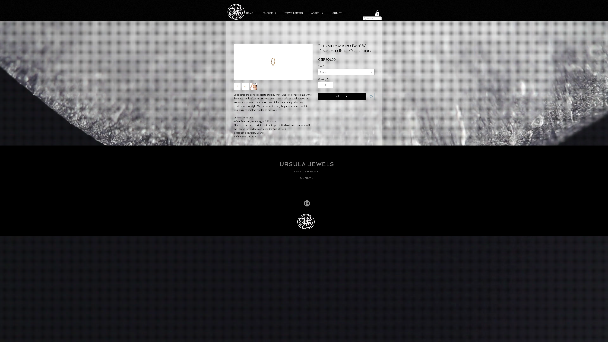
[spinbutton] (325, 85)
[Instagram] (307, 204)
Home (236, 32)
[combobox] (346, 72)
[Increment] (330, 85)
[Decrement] (321, 85)
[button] (377, 13)
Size (321, 66)
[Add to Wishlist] (371, 96)
